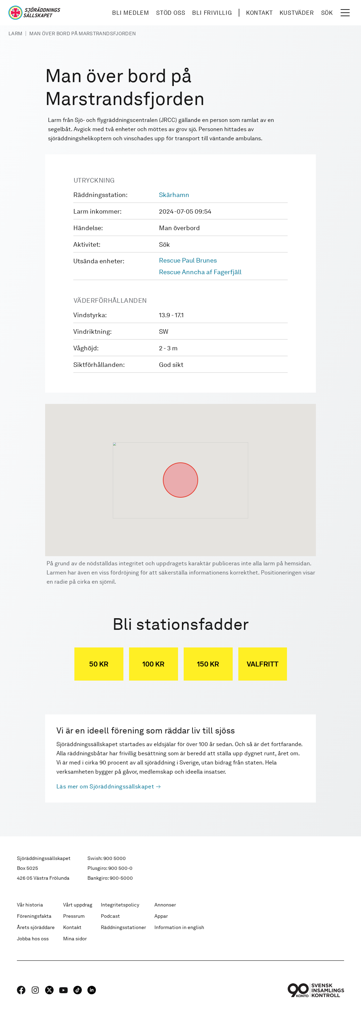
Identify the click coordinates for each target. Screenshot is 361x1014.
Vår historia (30, 905)
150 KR (208, 664)
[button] (180, 462)
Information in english (179, 927)
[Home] (34, 13)
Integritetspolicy (120, 905)
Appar (161, 916)
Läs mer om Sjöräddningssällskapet (105, 786)
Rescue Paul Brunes (188, 260)
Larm (15, 33)
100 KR (153, 664)
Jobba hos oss (33, 938)
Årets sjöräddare (36, 927)
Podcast (110, 916)
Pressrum (74, 916)
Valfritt (263, 664)
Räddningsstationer (123, 927)
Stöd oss (170, 13)
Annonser (165, 905)
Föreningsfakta (34, 916)
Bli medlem (130, 13)
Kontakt (259, 13)
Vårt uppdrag (77, 905)
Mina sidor (75, 938)
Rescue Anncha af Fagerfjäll (200, 272)
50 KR (98, 664)
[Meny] (345, 12)
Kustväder (297, 13)
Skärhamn (174, 194)
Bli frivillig (212, 13)
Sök (327, 13)
